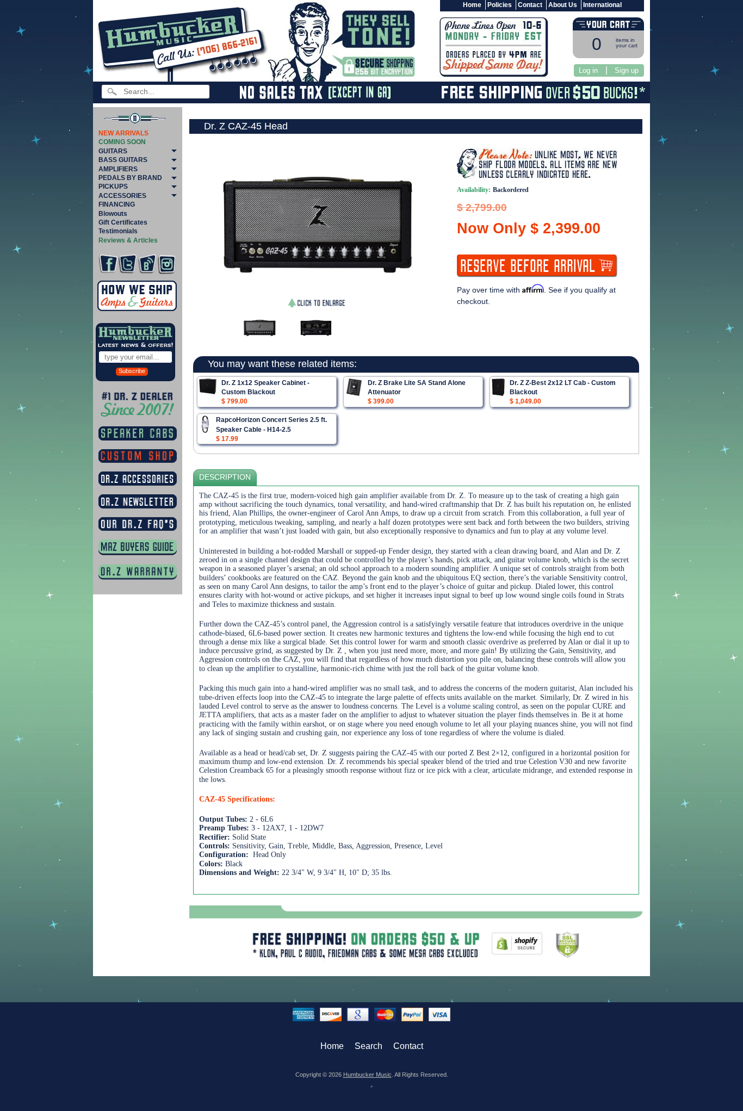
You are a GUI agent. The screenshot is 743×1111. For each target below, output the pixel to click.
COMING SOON (122, 142)
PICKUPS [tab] (113, 186)
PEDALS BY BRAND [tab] (130, 178)
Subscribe (132, 371)
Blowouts (112, 214)
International (602, 5)
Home (472, 5)
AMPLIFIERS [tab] (118, 169)
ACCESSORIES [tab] (122, 196)
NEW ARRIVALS (123, 133)
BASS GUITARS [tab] (122, 160)
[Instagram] (167, 264)
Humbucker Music (367, 1074)
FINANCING (116, 204)
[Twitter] (128, 264)
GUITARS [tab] (112, 151)
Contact (530, 5)
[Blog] (147, 264)
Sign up (627, 70)
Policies (499, 5)
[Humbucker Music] (184, 42)
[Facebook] (108, 264)
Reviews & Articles (128, 240)
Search (368, 1046)
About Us (562, 5)
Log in (588, 70)
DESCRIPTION (225, 477)
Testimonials (118, 231)
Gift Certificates (122, 222)
